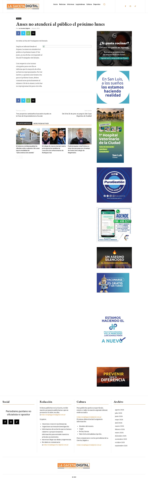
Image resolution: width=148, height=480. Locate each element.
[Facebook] (125, 6)
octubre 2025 (120, 442)
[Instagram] (130, 6)
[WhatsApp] (28, 33)
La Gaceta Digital (24, 28)
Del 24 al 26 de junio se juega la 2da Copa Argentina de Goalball (77, 115)
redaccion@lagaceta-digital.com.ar (55, 445)
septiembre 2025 (121, 446)
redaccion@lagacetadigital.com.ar (53, 415)
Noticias (19, 18)
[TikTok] (135, 6)
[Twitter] (23, 33)
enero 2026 (119, 433)
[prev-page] (17, 157)
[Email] (33, 33)
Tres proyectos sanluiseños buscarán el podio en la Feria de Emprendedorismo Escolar (33, 115)
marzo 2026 (119, 426)
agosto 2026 (119, 410)
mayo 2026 (119, 420)
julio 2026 (118, 413)
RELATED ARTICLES (24, 123)
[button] (104, 4)
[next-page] (21, 157)
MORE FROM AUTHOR (41, 123)
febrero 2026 (120, 429)
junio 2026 (119, 416)
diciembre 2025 (120, 436)
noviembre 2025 (121, 439)
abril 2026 (118, 423)
